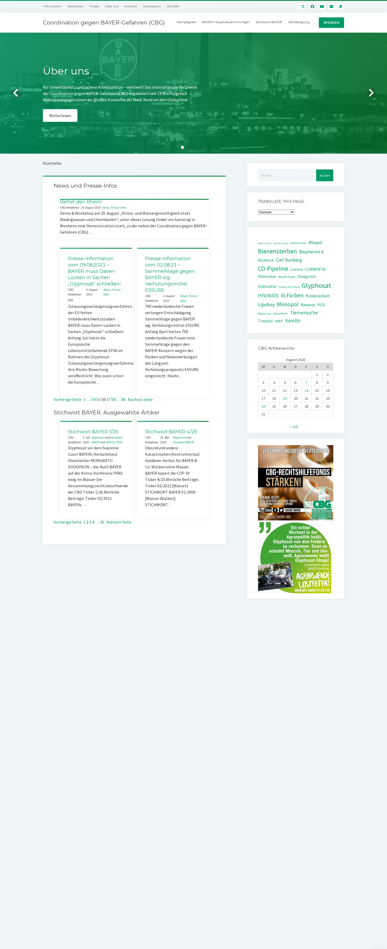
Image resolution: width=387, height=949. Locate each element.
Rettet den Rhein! (81, 202)
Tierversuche (304, 312)
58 (113, 399)
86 (123, 399)
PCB (321, 304)
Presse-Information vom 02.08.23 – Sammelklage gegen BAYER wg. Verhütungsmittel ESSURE (170, 274)
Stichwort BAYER (269, 22)
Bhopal (315, 242)
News (105, 207)
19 (285, 398)
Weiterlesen (60, 121)
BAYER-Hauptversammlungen (226, 22)
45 (102, 522)
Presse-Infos (118, 207)
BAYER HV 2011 (265, 243)
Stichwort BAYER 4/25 (171, 432)
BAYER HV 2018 (281, 243)
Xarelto (293, 320)
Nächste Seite (140, 399)
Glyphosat (316, 285)
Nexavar (308, 304)
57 (108, 399)
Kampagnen (186, 22)
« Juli (294, 426)
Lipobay (266, 304)
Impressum (152, 6)
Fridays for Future (289, 287)
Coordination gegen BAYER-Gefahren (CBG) (104, 22)
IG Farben (292, 295)
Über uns (112, 6)
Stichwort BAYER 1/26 (93, 432)
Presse (94, 6)
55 (98, 399)
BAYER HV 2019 (298, 243)
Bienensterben (277, 251)
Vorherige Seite (67, 399)
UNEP (279, 321)
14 (306, 390)
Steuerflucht (280, 313)
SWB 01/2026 (114, 442)
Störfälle (173, 6)
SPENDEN (331, 22)
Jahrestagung (299, 22)
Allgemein (98, 437)
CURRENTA (315, 269)
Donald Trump (286, 277)
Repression (264, 313)
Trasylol (265, 320)
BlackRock (266, 260)
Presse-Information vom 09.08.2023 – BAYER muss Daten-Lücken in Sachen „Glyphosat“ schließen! (94, 271)
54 (93, 399)
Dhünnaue (267, 276)
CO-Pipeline (273, 268)
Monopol (288, 304)
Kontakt (131, 6)
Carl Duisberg (289, 260)
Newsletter (75, 6)
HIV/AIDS (268, 295)
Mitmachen (52, 6)
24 (263, 406)
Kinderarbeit (318, 296)
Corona (296, 269)
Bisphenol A (311, 252)
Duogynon (306, 276)
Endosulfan (267, 286)
